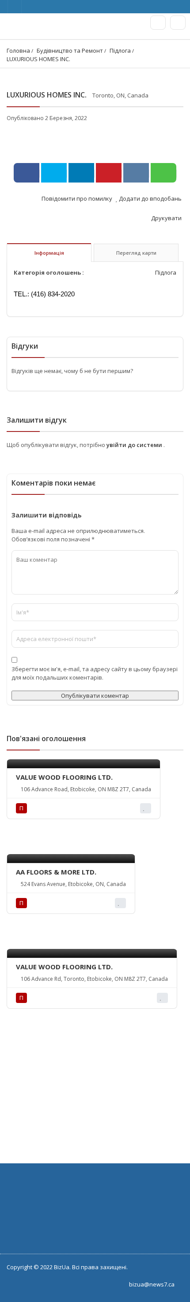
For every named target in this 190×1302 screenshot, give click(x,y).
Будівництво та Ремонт (70, 50)
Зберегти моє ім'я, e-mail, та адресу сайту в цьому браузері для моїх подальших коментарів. (94, 673)
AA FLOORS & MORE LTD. (56, 871)
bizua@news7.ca (152, 1284)
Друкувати (166, 218)
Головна (18, 50)
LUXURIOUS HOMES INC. (38, 59)
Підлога (120, 50)
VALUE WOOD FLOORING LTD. (64, 777)
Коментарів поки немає (53, 483)
